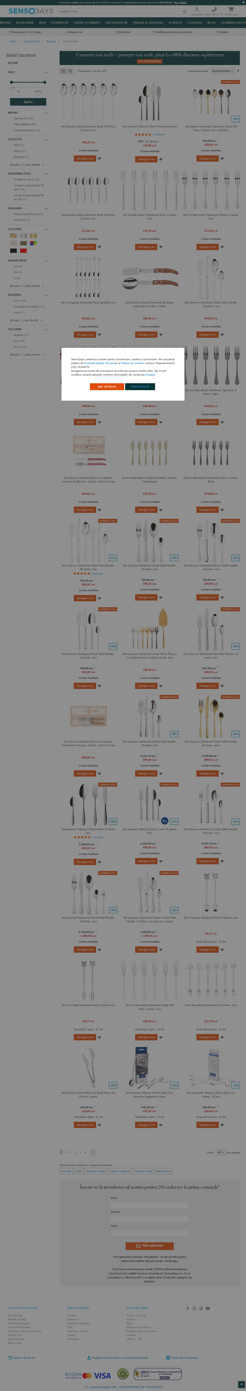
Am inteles (107, 386)
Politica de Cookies (132, 363)
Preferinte (140, 386)
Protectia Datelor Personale (101, 363)
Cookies (150, 374)
